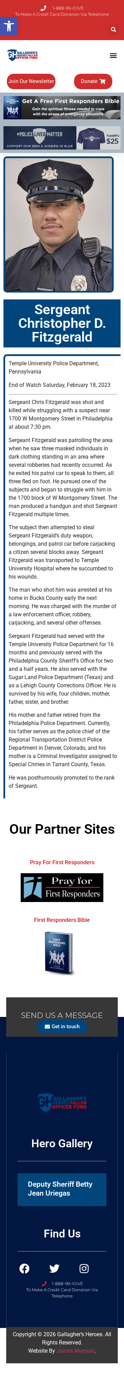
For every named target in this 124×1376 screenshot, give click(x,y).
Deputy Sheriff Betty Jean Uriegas (60, 1188)
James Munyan (75, 1351)
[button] (113, 29)
